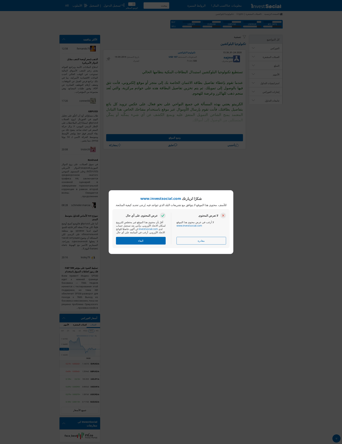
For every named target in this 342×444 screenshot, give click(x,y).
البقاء (140, 240)
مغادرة (201, 240)
